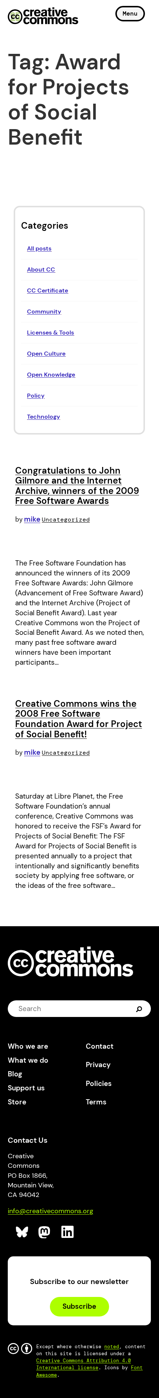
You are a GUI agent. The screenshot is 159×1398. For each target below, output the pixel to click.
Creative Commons (43, 16)
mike (32, 519)
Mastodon (44, 1232)
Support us (26, 1088)
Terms (96, 1102)
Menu (130, 13)
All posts (39, 248)
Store (17, 1102)
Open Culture (46, 353)
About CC (41, 269)
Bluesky (22, 1232)
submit (140, 1009)
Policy (35, 395)
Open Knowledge (51, 374)
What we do (28, 1060)
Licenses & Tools (50, 332)
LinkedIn (67, 1232)
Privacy (98, 1064)
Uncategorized (66, 519)
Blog (15, 1074)
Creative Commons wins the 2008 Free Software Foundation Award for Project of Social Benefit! (78, 719)
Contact (100, 1046)
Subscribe (79, 1306)
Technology (43, 417)
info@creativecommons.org (50, 1211)
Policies (99, 1083)
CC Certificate (47, 290)
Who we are (28, 1046)
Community (44, 311)
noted (111, 1346)
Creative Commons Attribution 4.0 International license (83, 1364)
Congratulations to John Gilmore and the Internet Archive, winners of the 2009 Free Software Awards (77, 486)
